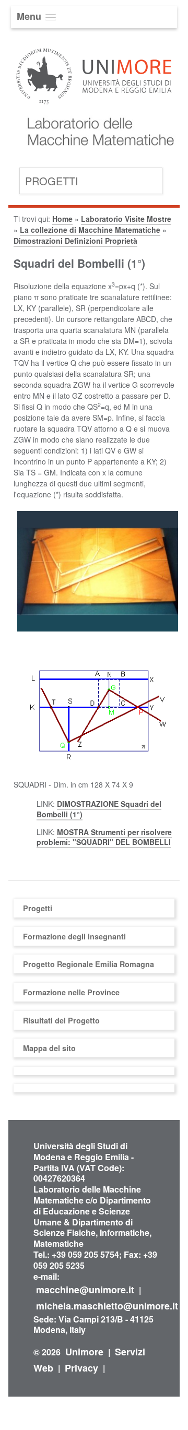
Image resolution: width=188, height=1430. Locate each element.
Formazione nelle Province (71, 992)
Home (62, 218)
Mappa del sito (49, 1048)
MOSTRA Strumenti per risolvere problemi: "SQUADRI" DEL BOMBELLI (104, 837)
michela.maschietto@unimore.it (107, 1306)
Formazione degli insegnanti (74, 936)
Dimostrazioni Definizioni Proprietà (75, 240)
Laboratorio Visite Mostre (126, 218)
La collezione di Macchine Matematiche (90, 229)
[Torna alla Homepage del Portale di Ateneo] (94, 106)
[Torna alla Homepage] (96, 158)
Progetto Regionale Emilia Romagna (88, 964)
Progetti (51, 180)
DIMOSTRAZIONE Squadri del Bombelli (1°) (99, 809)
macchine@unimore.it (85, 1289)
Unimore (84, 1351)
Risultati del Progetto (61, 1020)
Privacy (81, 1368)
